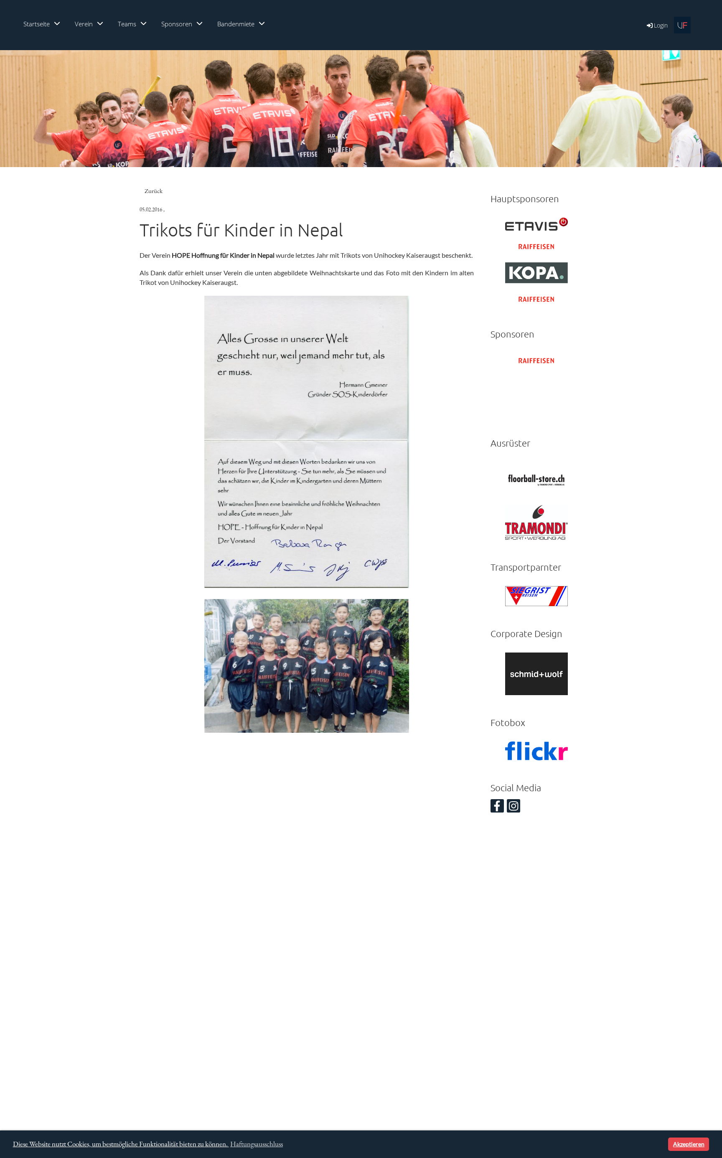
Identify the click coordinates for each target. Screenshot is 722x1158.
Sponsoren (176, 24)
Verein (84, 24)
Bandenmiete (235, 24)
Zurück (154, 191)
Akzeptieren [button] (688, 1144)
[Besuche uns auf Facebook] (497, 807)
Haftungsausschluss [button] (256, 1143)
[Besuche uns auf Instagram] (513, 807)
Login (661, 25)
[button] (660, 1144)
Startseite (36, 24)
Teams (127, 24)
